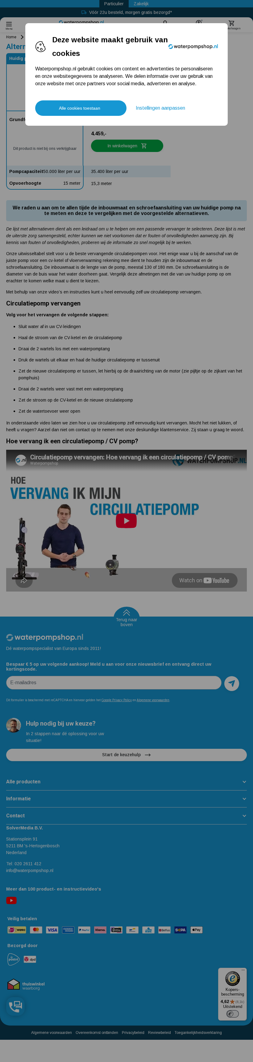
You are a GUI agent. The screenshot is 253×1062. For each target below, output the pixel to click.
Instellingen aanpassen (160, 108)
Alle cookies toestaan (79, 108)
